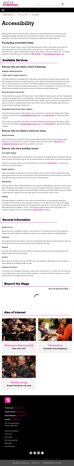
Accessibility (35, 15)
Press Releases (10, 446)
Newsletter (8, 443)
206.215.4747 (18, 408)
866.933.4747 (20, 412)
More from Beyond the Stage (58, 289)
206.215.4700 (15, 419)
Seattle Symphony (8, 15)
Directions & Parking (11, 431)
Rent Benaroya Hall (11, 440)
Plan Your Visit (22, 15)
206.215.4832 (20, 416)
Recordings (8, 437)
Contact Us (8, 434)
